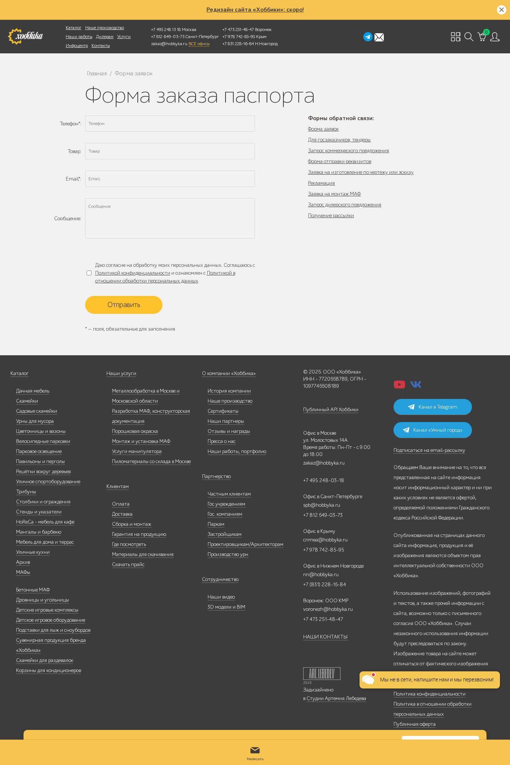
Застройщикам (225, 534)
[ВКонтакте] (416, 387)
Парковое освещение (39, 451)
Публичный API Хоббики (330, 409)
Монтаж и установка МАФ (141, 441)
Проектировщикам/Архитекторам (245, 544)
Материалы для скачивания (143, 554)
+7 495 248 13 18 (166, 29)
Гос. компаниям (225, 514)
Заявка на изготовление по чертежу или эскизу (361, 172)
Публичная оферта (415, 724)
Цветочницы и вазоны (41, 431)
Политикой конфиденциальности (132, 273)
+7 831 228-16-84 (238, 43)
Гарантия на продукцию (139, 534)
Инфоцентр (77, 45)
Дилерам (104, 36)
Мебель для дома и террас (45, 542)
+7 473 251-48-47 (238, 29)
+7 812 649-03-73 (167, 36)
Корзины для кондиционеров (48, 670)
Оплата (121, 504)
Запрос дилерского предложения (344, 205)
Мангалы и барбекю (38, 532)
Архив (23, 562)
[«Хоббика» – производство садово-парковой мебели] (25, 37)
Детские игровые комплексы (47, 610)
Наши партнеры (226, 421)
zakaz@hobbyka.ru (169, 43)
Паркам (216, 524)
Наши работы (79, 36)
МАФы (23, 572)
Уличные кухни (33, 552)
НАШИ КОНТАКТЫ (325, 637)
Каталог (73, 27)
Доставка (122, 514)
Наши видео (221, 597)
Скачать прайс (128, 564)
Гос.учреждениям (226, 504)
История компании (229, 391)
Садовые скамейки (36, 411)
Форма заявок (323, 129)
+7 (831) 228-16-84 (324, 584)
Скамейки (27, 401)
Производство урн (228, 554)
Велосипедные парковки (43, 441)
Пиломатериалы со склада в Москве (151, 461)
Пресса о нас (222, 441)
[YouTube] (399, 387)
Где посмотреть (129, 544)
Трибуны (26, 491)
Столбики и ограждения (43, 502)
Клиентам (117, 486)
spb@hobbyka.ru (321, 505)
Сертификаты (223, 411)
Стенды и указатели (39, 512)
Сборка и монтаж (131, 524)
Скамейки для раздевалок (44, 660)
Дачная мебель (32, 391)
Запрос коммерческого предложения (348, 150)
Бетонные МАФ (33, 590)
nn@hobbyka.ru (321, 574)
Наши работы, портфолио (237, 451)
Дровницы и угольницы (42, 600)
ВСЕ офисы (199, 43)
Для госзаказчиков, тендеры (339, 140)
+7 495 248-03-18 (323, 480)
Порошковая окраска (135, 431)
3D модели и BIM (226, 607)
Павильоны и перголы (40, 461)
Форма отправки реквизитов (339, 161)
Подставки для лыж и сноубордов (53, 630)
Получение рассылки (331, 215)
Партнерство (216, 476)
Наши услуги (121, 373)
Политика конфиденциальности (430, 694)
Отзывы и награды (229, 431)
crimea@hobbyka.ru (325, 540)
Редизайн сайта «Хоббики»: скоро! (255, 9)
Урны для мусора (35, 421)
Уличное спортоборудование (48, 481)
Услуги (124, 36)
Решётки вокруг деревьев (43, 471)
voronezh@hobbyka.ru (328, 609)
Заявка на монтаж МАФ (334, 194)
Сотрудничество (220, 579)
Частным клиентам (229, 494)
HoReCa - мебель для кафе (45, 522)
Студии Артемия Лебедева (336, 698)
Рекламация (321, 183)
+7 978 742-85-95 (239, 36)
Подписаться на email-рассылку (429, 450)
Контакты (100, 45)
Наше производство (104, 27)
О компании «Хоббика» (229, 373)
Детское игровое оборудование (50, 620)
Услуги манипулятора (137, 451)
